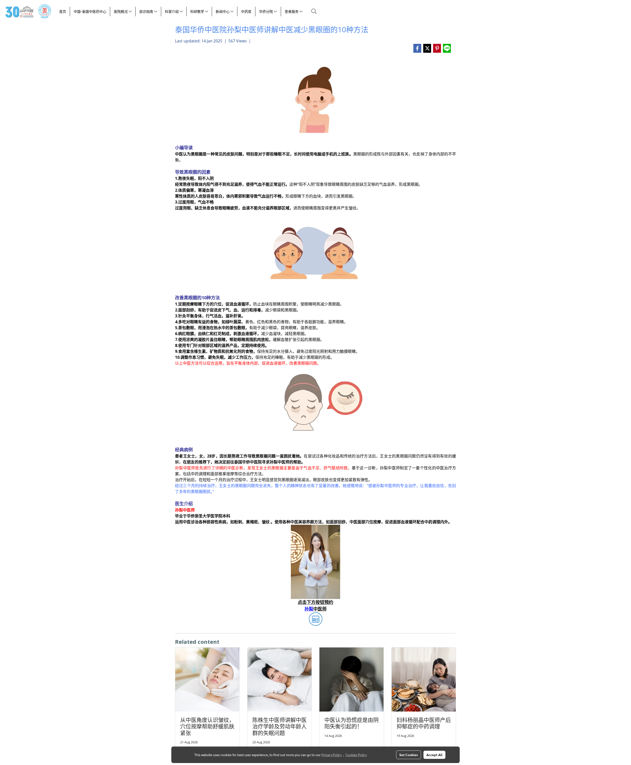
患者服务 (292, 11)
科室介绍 (172, 11)
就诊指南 (146, 11)
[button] (314, 11)
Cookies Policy (356, 754)
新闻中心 (223, 11)
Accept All (434, 754)
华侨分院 (266, 11)
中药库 (246, 11)
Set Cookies (408, 754)
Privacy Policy (331, 754)
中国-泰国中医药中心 (90, 11)
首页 (62, 11)
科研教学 (197, 11)
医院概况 (121, 11)
